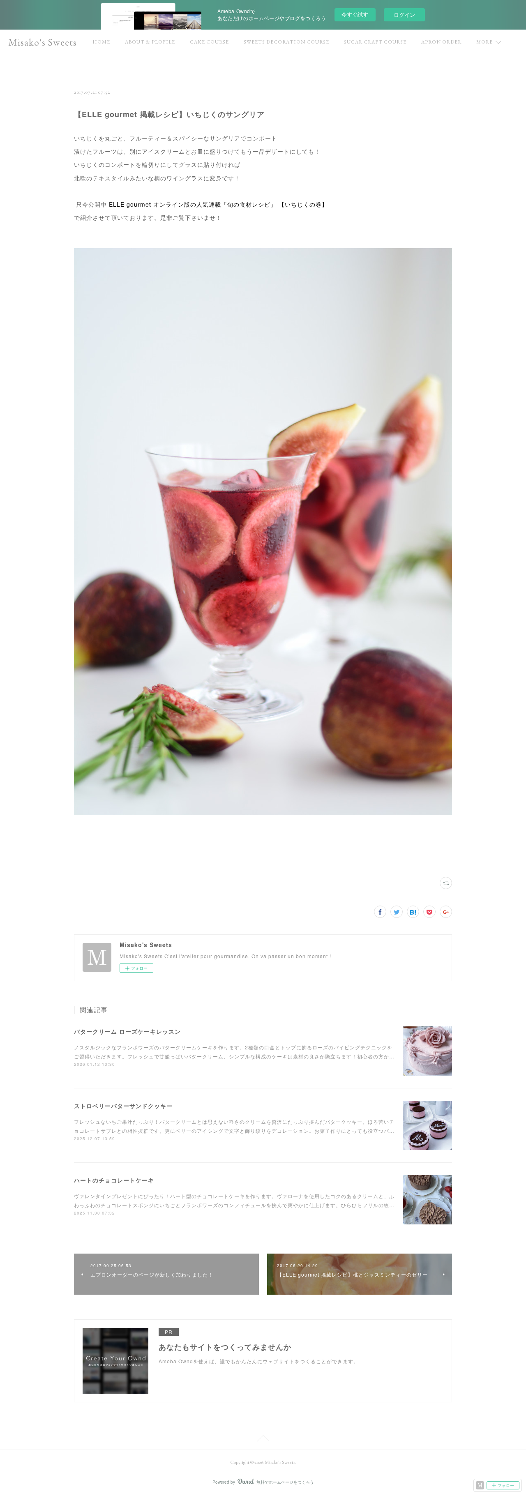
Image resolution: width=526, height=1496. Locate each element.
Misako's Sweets (42, 42)
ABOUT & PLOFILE (150, 42)
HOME (101, 42)
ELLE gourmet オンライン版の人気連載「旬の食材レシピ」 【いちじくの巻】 (218, 204)
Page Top (263, 1439)
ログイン (404, 14)
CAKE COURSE (209, 42)
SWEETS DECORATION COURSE (286, 42)
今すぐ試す (354, 14)
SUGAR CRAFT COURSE (375, 42)
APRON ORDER (441, 42)
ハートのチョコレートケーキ (114, 1180)
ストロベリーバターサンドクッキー (123, 1106)
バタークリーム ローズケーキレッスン (127, 1031)
